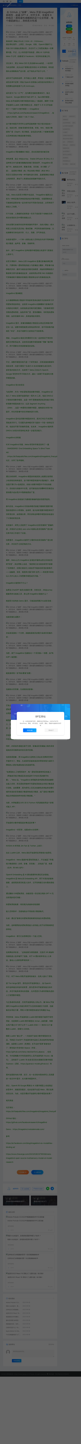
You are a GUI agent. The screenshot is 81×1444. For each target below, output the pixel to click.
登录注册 (29, 730)
